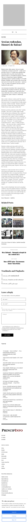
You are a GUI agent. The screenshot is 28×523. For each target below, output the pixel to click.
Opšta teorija (4, 458)
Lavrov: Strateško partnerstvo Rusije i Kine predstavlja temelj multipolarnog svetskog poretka (12, 369)
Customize (14, 516)
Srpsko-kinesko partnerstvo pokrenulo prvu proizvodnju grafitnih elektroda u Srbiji (12, 376)
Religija (3, 495)
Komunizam (4, 466)
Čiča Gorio (4, 224)
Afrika (3, 445)
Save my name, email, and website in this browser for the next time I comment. (13, 291)
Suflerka (12, 179)
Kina (2, 429)
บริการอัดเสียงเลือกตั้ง (13, 257)
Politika (3, 487)
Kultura (3, 18)
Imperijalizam (4, 460)
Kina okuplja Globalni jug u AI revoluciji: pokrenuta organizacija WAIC (13, 350)
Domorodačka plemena (7, 474)
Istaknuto (3, 493)
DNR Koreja (4, 433)
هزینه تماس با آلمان (12, 265)
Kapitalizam (4, 464)
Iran (2, 441)
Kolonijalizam (4, 462)
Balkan (3, 449)
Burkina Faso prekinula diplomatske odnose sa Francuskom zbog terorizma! (12, 387)
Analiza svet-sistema (6, 470)
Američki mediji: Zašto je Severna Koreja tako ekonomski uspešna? (13, 345)
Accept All (14, 512)
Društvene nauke (5, 491)
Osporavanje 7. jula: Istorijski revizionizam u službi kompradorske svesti (12, 398)
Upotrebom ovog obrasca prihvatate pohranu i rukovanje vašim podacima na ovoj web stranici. (13, 310)
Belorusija (3, 437)
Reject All (14, 520)
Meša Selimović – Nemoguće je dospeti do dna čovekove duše (14, 235)
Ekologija (3, 476)
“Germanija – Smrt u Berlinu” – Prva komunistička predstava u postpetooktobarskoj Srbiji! (12, 334)
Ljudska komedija (20, 224)
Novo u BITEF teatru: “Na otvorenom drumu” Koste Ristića (14, 244)
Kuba (2, 435)
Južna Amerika (5, 443)
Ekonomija (4, 489)
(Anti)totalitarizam (6, 468)
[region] (14, 511)
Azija (2, 447)
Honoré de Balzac (11, 224)
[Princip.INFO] (14, 5)
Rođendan (3, 225)
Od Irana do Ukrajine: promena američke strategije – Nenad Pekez (11, 363)
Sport (2, 497)
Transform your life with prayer (16, 261)
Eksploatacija (4, 472)
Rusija (3, 431)
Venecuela (3, 439)
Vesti (2, 485)
